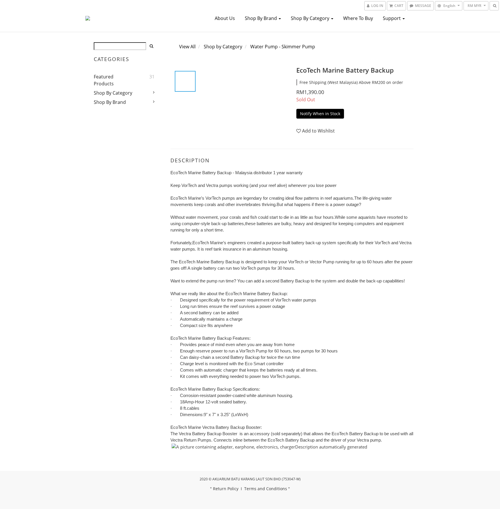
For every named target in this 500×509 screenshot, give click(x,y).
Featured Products (104, 80)
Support (392, 18)
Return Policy (225, 488)
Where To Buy (358, 18)
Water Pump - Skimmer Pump (282, 46)
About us (225, 18)
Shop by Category (310, 18)
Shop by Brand (261, 18)
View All (187, 46)
